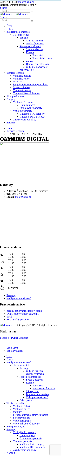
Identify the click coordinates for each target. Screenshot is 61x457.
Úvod (9, 26)
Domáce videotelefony (37, 64)
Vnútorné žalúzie (22, 90)
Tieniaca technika (15, 72)
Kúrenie (30, 52)
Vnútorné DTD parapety (32, 116)
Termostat (38, 55)
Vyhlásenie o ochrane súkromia (23, 313)
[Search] (32, 11)
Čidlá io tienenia (34, 40)
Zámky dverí (32, 61)
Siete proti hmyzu (16, 96)
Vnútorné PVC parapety (32, 113)
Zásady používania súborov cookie (24, 310)
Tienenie (24, 37)
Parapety (11, 99)
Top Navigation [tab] (15, 350)
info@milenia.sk (25, 1)
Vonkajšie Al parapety (24, 102)
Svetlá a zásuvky (34, 49)
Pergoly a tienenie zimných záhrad (30, 84)
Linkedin (23, 337)
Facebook (5, 337)
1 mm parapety (27, 105)
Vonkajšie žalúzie (22, 75)
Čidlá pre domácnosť (37, 67)
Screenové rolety (21, 87)
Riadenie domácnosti (30, 46)
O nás (10, 28)
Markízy (17, 81)
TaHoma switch (21, 34)
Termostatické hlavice (44, 58)
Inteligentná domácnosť (19, 31)
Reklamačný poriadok (18, 319)
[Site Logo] (16, 14)
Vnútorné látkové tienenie (26, 93)
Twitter (14, 337)
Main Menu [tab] (13, 347)
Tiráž (9, 316)
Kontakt (11, 122)
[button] (3, 7)
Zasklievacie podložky (24, 119)
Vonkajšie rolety (21, 78)
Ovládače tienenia (35, 43)
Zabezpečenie (27, 69)
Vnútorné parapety (22, 110)
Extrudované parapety (31, 107)
